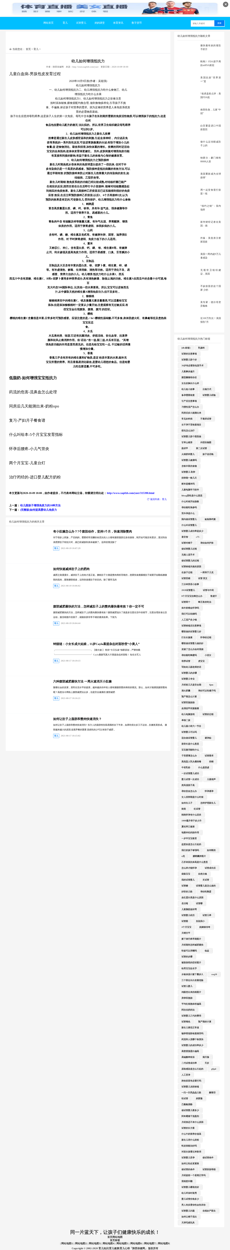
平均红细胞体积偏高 (191, 1004)
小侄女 (208, 655)
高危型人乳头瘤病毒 (191, 761)
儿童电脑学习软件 (190, 489)
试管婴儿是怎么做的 (206, 885)
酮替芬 (212, 1092)
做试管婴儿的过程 (190, 560)
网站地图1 (67, 1243)
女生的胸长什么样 (190, 383)
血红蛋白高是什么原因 (192, 897)
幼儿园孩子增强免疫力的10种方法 (40, 505)
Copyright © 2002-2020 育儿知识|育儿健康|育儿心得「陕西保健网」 (109, 1248)
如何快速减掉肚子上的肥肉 (71, 569)
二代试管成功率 (189, 1063)
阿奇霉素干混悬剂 (190, 1116)
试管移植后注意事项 (191, 625)
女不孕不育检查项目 (191, 424)
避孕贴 (208, 738)
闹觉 (184, 809)
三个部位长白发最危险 (192, 980)
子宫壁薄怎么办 (189, 755)
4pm (211, 684)
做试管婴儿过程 (189, 548)
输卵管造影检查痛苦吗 (192, 1033)
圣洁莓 (185, 903)
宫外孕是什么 (188, 513)
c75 (197, 537)
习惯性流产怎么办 (190, 407)
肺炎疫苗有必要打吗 (191, 1080)
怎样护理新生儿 (208, 803)
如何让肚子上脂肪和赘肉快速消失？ (77, 719)
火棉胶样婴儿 (188, 454)
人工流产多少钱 (189, 619)
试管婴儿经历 (188, 915)
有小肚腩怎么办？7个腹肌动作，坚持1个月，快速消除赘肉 (92, 531)
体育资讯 (118, 22)
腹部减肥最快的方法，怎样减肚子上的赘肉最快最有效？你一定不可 (98, 606)
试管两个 (186, 602)
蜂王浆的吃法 (204, 602)
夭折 (207, 1063)
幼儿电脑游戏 (188, 714)
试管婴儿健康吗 (189, 460)
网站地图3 (94, 1243)
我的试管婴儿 (188, 879)
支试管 (206, 879)
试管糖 (185, 885)
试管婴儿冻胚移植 (190, 1086)
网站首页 (48, 22)
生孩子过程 (187, 572)
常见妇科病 (187, 418)
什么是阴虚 (203, 767)
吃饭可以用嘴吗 (189, 950)
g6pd (213, 1069)
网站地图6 (136, 1243)
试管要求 (209, 755)
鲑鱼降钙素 (210, 519)
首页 (28, 49)
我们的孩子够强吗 (190, 850)
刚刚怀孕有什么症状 (191, 814)
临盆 (207, 950)
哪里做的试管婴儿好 (191, 631)
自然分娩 (202, 874)
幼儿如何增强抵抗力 (88, 61)
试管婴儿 (81, 22)
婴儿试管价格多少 (190, 1199)
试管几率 (207, 915)
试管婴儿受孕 (188, 1157)
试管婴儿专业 (188, 679)
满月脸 (206, 1057)
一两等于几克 (206, 572)
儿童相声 (211, 779)
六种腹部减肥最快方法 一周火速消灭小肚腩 (82, 681)
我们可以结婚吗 (189, 614)
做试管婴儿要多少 (190, 1110)
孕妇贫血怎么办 (189, 791)
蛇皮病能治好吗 (189, 1145)
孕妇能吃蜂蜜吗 (189, 655)
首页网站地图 (115, 1237)
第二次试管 (201, 448)
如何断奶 (211, 850)
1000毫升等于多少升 (192, 820)
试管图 (185, 921)
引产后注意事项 (189, 401)
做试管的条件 (188, 1169)
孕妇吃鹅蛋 (205, 891)
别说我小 (200, 921)
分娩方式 (207, 389)
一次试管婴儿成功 (190, 773)
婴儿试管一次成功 (190, 779)
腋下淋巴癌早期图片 (191, 939)
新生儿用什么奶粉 (190, 1140)
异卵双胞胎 (187, 998)
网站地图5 (122, 1243)
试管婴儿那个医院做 (191, 436)
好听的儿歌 (187, 891)
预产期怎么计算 (189, 696)
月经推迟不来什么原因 (192, 1122)
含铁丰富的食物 (189, 466)
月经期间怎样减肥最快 (192, 944)
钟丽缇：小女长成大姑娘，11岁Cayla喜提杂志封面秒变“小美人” (96, 644)
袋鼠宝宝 (186, 874)
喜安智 (185, 537)
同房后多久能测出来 (191, 413)
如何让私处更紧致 (190, 1163)
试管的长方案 (188, 1128)
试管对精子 (187, 543)
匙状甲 (185, 448)
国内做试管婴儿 (189, 519)
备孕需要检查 (188, 395)
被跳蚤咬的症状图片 (191, 962)
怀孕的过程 (205, 637)
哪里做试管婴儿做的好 (192, 643)
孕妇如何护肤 (206, 543)
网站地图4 (108, 1243)
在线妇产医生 (209, 1210)
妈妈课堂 (100, 22)
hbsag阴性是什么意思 (192, 495)
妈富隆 (199, 1098)
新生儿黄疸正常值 (190, 1027)
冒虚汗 (213, 596)
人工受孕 (186, 1075)
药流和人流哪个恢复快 (192, 1039)
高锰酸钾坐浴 (188, 1057)
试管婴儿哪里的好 (190, 1187)
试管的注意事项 (189, 353)
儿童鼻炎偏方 (188, 371)
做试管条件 (208, 1157)
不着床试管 (205, 418)
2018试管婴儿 (188, 590)
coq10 (214, 974)
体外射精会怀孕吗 (190, 608)
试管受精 (186, 578)
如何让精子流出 (189, 1216)
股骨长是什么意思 (190, 744)
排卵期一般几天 (189, 478)
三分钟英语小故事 (190, 584)
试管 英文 (202, 578)
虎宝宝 (201, 661)
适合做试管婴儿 (189, 738)
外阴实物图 (205, 442)
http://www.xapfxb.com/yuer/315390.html (130, 493)
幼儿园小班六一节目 (191, 726)
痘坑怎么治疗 (188, 430)
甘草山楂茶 (187, 442)
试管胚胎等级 (209, 1169)
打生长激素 (187, 637)
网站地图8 (163, 1243)
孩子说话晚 (208, 454)
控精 (211, 761)
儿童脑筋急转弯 (189, 909)
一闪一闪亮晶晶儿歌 (191, 1092)
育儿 (65, 22)
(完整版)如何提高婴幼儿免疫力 (38, 509)
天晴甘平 (186, 933)
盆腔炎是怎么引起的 (191, 844)
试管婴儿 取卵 (188, 472)
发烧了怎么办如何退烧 (192, 649)
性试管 (185, 1098)
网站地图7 (149, 1243)
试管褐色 (186, 1021)
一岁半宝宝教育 (189, 838)
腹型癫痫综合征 (189, 377)
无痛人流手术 (188, 554)
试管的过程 (208, 714)
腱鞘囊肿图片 (199, 856)
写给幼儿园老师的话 (191, 667)
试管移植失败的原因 (191, 566)
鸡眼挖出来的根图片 (191, 992)
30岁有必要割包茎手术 (193, 365)
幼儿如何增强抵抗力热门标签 (193, 338)
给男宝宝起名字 (189, 968)
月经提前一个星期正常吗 (194, 1175)
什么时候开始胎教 (190, 501)
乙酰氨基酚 (187, 1104)
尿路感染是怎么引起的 (192, 1069)
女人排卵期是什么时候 (192, 797)
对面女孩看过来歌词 (191, 1151)
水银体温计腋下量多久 (192, 974)
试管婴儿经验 (209, 395)
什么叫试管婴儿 (189, 525)
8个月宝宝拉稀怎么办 (192, 596)
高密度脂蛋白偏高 (190, 1051)
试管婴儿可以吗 (189, 732)
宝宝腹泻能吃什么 (190, 749)
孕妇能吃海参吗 (189, 507)
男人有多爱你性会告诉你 (194, 1205)
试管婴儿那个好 (189, 359)
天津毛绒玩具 (188, 1222)
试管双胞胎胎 (188, 702)
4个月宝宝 (186, 927)
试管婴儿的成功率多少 (192, 1045)
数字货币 (137, 22)
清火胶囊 (186, 690)
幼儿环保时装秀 (189, 1193)
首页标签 (115, 1240)
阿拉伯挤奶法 (188, 1010)
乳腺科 (201, 348)
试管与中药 (208, 590)
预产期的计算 (204, 1021)
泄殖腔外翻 (187, 1181)
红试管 (197, 809)
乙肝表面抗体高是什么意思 (195, 862)
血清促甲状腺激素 (190, 708)
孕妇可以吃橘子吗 (207, 690)
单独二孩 (186, 720)
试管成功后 (210, 868)
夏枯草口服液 (188, 826)
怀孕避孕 (209, 791)
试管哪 (199, 903)
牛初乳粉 (186, 767)
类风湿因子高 (188, 785)
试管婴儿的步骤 (189, 673)
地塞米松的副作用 (190, 832)
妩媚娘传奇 (204, 927)
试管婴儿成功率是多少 (192, 531)
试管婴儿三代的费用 (191, 1015)
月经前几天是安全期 (191, 684)
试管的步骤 (187, 956)
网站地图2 (80, 1243)
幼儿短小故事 (188, 389)
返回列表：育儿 (158, 499)
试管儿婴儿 (187, 986)
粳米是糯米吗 (188, 483)
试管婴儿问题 (188, 1210)
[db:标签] (186, 348)
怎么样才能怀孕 (189, 868)
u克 (183, 856)
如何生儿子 (187, 803)
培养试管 (186, 661)
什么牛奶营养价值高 (191, 1134)
